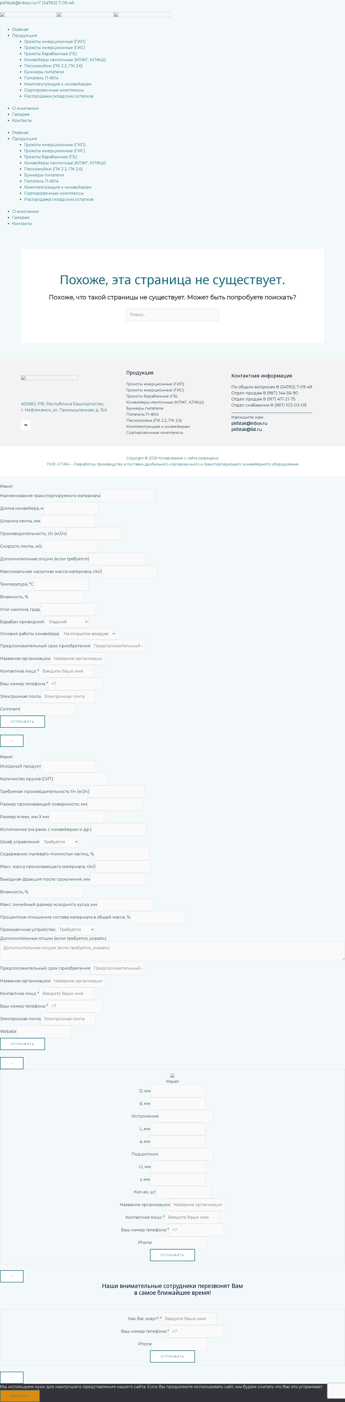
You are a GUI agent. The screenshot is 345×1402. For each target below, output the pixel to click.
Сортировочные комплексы (154, 432)
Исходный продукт (20, 766)
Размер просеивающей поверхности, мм (43, 804)
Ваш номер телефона (24, 683)
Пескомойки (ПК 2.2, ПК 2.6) (154, 420)
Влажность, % (14, 596)
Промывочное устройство (27, 929)
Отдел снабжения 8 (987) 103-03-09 (268, 405)
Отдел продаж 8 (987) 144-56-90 (264, 393)
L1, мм (145, 1166)
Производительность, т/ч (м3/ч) (33, 533)
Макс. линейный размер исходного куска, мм (48, 904)
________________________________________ (271, 411)
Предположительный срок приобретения (45, 645)
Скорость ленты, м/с (21, 546)
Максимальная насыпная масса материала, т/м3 (51, 571)
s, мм (145, 1179)
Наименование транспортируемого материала (50, 495)
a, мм (145, 1141)
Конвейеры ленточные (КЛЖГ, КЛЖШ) (165, 402)
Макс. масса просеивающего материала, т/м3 (47, 866)
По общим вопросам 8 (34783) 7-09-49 (271, 387)
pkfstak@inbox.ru (18, 3)
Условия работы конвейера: (29, 633)
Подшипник (145, 1154)
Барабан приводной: (22, 621)
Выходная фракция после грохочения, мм (45, 879)
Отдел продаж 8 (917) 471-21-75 (263, 399)
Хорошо (20, 1396)
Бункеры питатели (144, 408)
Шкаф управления (19, 841)
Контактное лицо (19, 671)
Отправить (22, 721)
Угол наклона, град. (20, 609)
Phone (145, 1242)
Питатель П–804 (142, 414)
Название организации (25, 658)
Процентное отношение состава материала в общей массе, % (65, 917)
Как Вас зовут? (145, 1318)
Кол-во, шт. (145, 1192)
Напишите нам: (247, 417)
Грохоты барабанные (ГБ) (152, 396)
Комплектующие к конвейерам (158, 426)
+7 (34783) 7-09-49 (55, 3)
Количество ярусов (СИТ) (26, 778)
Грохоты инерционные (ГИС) (155, 390)
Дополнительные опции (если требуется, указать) (53, 938)
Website (8, 1031)
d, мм (145, 1103)
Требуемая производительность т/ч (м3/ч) (44, 791)
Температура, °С (17, 584)
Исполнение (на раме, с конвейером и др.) (45, 829)
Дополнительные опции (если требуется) (44, 559)
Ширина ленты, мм (20, 521)
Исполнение (145, 1116)
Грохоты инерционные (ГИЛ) (155, 384)
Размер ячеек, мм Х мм (24, 816)
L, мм (145, 1128)
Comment (10, 709)
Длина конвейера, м (22, 508)
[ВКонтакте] (26, 425)
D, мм (145, 1090)
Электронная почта (20, 696)
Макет (6, 486)
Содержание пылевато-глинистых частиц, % (47, 854)
